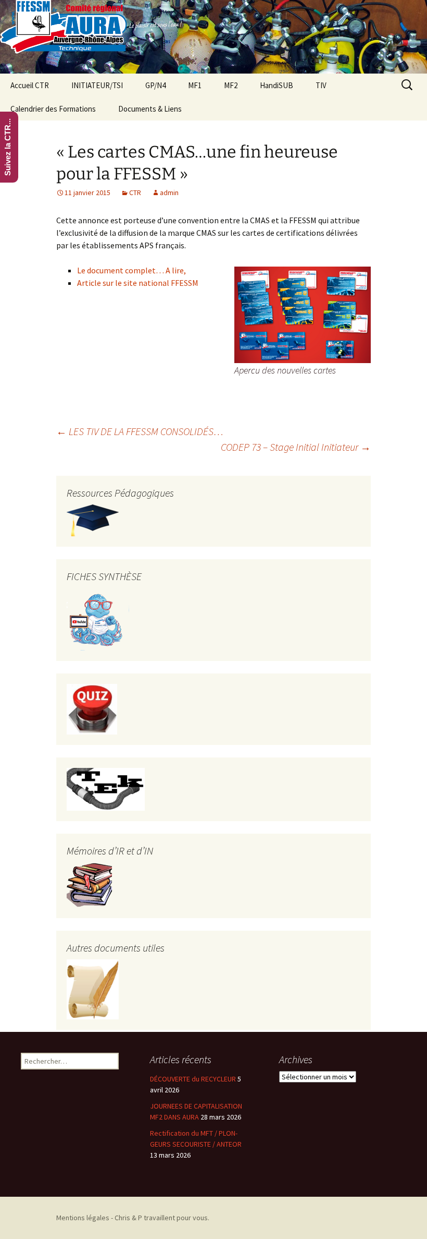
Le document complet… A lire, (131, 270)
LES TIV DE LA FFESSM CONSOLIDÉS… (139, 431)
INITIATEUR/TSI (97, 85)
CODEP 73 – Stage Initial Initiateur (296, 446)
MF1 (195, 85)
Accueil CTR (29, 85)
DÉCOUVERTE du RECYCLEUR (193, 1079)
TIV (321, 85)
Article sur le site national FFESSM (137, 283)
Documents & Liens (150, 109)
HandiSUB (276, 85)
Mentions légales (82, 1217)
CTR (135, 192)
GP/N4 (155, 85)
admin (169, 192)
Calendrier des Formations (53, 109)
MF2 (230, 85)
